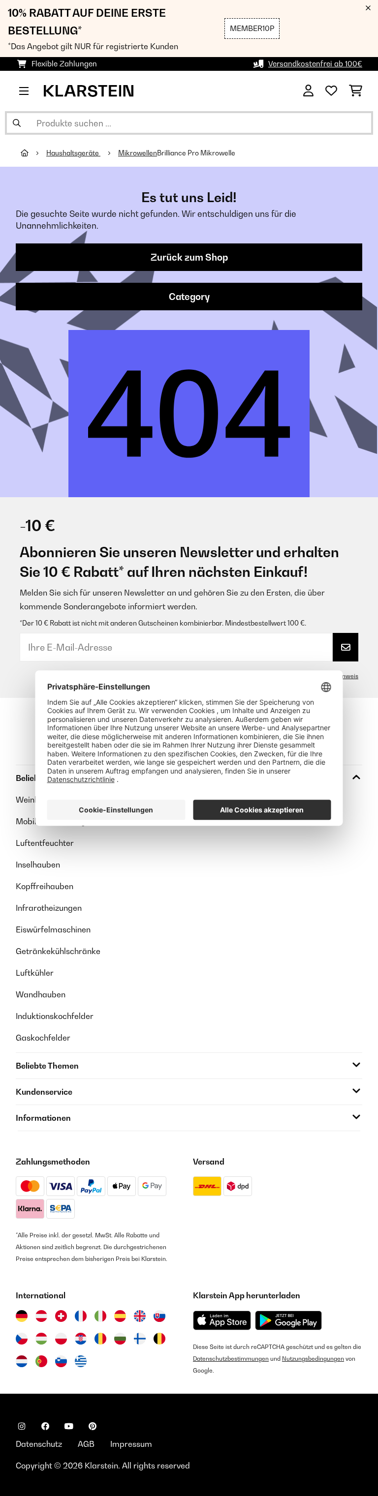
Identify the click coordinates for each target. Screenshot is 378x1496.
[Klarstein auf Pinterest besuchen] (92, 1426)
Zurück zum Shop (189, 257)
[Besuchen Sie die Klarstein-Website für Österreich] (41, 1316)
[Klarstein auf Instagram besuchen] (22, 1426)
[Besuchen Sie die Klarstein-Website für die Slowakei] (159, 1316)
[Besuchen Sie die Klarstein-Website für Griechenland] (81, 1362)
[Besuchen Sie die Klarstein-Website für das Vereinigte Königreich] (140, 1316)
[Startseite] (33, 153)
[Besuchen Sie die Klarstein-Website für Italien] (100, 1316)
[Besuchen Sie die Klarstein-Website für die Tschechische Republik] (22, 1339)
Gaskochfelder (43, 1038)
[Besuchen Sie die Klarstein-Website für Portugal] (41, 1361)
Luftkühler (35, 973)
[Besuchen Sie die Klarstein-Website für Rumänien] (100, 1339)
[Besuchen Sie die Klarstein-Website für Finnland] (140, 1339)
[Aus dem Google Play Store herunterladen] (288, 1320)
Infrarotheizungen (49, 908)
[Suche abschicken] (17, 123)
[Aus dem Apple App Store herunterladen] (222, 1320)
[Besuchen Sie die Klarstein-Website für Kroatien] (81, 1339)
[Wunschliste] (331, 91)
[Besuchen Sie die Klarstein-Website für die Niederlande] (22, 1361)
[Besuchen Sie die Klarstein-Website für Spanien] (120, 1316)
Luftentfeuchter (45, 843)
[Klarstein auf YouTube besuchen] (69, 1426)
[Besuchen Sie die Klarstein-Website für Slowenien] (61, 1361)
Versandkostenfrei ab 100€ (315, 64)
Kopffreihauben (44, 886)
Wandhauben (40, 994)
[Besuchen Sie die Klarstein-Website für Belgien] (159, 1339)
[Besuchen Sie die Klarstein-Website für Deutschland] (22, 1316)
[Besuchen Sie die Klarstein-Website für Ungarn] (41, 1339)
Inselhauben (38, 864)
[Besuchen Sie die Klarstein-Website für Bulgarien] (120, 1339)
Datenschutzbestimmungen (231, 1358)
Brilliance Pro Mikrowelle (196, 153)
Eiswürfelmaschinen (53, 929)
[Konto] (308, 91)
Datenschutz (39, 1444)
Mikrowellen (137, 153)
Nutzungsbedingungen (313, 1358)
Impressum (131, 1444)
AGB (86, 1444)
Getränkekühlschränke (58, 951)
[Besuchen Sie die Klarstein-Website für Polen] (61, 1339)
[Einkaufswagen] (355, 91)
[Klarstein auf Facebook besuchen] (45, 1426)
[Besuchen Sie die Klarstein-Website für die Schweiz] (61, 1316)
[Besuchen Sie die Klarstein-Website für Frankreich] (81, 1316)
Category (189, 296)
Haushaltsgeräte (73, 153)
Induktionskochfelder (55, 1016)
